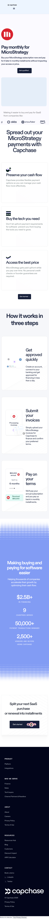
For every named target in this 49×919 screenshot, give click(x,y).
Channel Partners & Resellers (15, 797)
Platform (8, 764)
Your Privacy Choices (20, 917)
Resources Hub (10, 840)
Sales (7, 788)
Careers (7, 816)
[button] (14, 8)
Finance (7, 784)
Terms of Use (9, 825)
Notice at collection (6, 917)
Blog (6, 845)
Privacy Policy (10, 821)
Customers (9, 849)
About (7, 812)
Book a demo (9, 873)
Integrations (9, 768)
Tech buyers (9, 792)
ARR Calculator (10, 857)
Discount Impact (11, 853)
